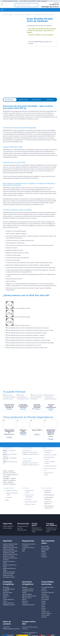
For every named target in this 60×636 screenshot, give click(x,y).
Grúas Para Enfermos (8, 14)
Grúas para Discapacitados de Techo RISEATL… (23, 407)
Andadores (6, 590)
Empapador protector (9, 604)
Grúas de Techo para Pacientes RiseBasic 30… (37, 407)
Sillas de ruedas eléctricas (29, 596)
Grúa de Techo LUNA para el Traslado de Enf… (9, 407)
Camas (5, 597)
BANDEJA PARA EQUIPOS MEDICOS (23, 432)
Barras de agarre (7, 592)
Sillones (24, 599)
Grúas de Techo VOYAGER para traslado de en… (51, 407)
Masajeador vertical (27, 590)
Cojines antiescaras (8, 603)
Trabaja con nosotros (11, 490)
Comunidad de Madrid (47, 587)
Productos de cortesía (50, 466)
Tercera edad (45, 546)
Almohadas (6, 587)
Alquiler (43, 551)
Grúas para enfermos (28, 589)
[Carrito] (58, 10)
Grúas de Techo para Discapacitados (22, 14)
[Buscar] (36, 5)
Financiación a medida (50, 454)
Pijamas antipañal (27, 594)
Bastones (5, 594)
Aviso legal (28, 499)
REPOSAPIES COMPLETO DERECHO (50, 431)
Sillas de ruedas (45, 548)
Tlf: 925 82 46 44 (26, 461)
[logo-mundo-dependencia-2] (4, 5)
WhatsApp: (29, 452)
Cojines (5, 601)
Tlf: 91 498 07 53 (26, 450)
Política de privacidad (31, 501)
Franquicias (9, 497)
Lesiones (43, 555)
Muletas (24, 592)
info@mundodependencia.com (30, 454)
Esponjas (24, 587)
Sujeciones (25, 601)
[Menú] (2, 10)
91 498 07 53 (37, 41)
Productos (44, 556)
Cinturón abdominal (8, 599)
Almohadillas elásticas (9, 589)
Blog (7, 500)
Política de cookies (30, 504)
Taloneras (24, 603)
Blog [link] (23, 551)
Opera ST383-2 (37, 430)
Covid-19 (43, 553)
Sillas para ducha (26, 597)
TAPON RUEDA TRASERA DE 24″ (9, 431)
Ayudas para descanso (28, 604)
